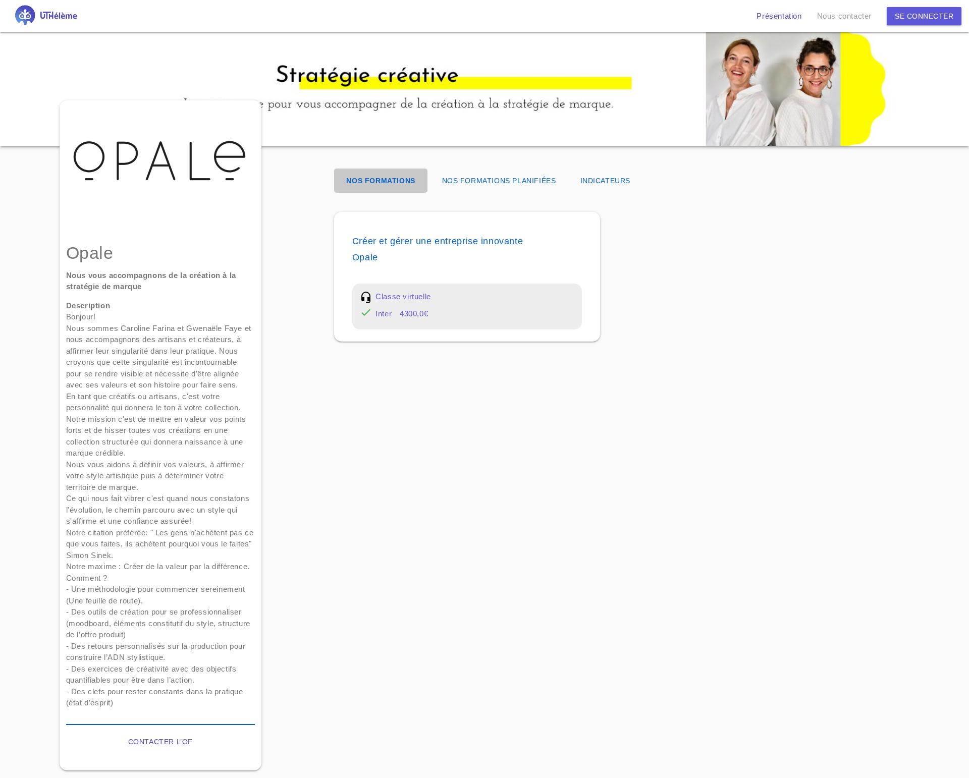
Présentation (779, 16)
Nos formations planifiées (499, 181)
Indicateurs (605, 181)
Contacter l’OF (160, 742)
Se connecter (924, 16)
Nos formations (380, 181)
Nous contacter (844, 16)
